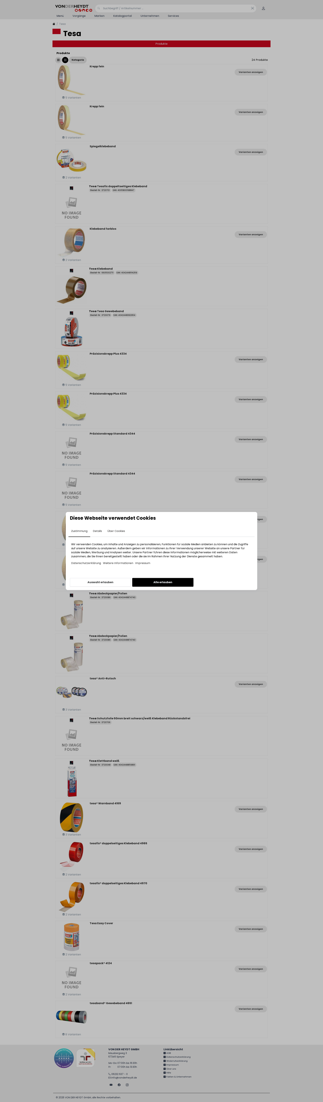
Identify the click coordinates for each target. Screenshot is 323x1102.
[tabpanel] (161, 554)
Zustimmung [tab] (79, 531)
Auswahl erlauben (100, 582)
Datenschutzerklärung (86, 563)
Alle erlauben (162, 582)
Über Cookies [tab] (116, 531)
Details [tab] (97, 531)
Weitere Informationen (118, 563)
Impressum (142, 563)
